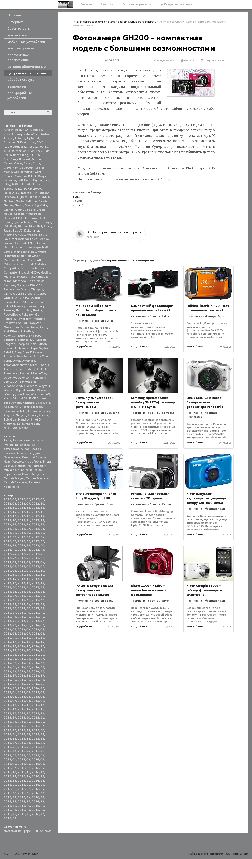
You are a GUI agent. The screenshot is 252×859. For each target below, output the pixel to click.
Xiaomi (18, 398)
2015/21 (38, 717)
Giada (29, 205)
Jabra (47, 226)
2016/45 (10, 814)
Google (30, 209)
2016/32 (38, 793)
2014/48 (38, 688)
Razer (34, 327)
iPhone (22, 226)
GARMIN (44, 197)
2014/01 (24, 625)
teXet (34, 365)
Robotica (27, 331)
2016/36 (10, 801)
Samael (17, 440)
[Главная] (65, 4)
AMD (19, 142)
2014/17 (24, 646)
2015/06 (38, 696)
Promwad (34, 323)
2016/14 (24, 776)
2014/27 (38, 658)
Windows (23, 394)
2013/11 (10, 575)
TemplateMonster (16, 365)
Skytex (43, 348)
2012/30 (24, 533)
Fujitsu (33, 197)
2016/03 (38, 759)
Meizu (32, 251)
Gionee (9, 209)
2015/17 (24, 713)
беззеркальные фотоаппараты (137, 21)
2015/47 (24, 755)
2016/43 (24, 810)
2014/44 (24, 684)
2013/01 (38, 558)
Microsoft (34, 260)
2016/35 (38, 797)
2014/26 (24, 658)
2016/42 (10, 810)
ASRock (16, 151)
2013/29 (38, 596)
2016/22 (38, 780)
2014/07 (24, 633)
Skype (33, 348)
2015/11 (24, 705)
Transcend (11, 373)
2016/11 (24, 772)
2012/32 (10, 537)
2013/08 (10, 570)
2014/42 (38, 680)
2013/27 (10, 596)
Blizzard (24, 159)
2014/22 (10, 654)
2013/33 (10, 604)
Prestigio (39, 319)
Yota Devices (12, 402)
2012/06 (24, 499)
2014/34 (10, 671)
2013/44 (38, 617)
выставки (10, 831)
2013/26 (38, 591)
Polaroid (9, 319)
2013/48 (10, 625)
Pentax (31, 306)
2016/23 (10, 784)
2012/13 (38, 507)
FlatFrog (25, 193)
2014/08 (38, 633)
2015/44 (24, 751)
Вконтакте (11, 411)
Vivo (22, 386)
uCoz (42, 373)
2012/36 (24, 541)
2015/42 (38, 747)
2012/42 (24, 549)
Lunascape (33, 247)
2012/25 (38, 524)
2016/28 (24, 789)
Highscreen (33, 213)
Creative (21, 176)
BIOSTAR (36, 155)
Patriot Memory (14, 306)
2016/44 (38, 810)
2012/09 (24, 503)
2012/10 (38, 503)
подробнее (84, 346)
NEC (31, 277)
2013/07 (38, 566)
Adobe (37, 130)
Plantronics (23, 310)
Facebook (34, 188)
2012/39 (24, 545)
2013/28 (24, 596)
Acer (18, 130)
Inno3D (36, 419)
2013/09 (24, 570)
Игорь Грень (33, 461)
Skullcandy (21, 348)
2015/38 (24, 742)
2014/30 (38, 663)
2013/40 (24, 612)
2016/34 (24, 797)
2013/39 (10, 612)
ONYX (8, 293)
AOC (40, 142)
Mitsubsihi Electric (16, 264)
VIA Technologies (24, 381)
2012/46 (38, 554)
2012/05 (10, 499)
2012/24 (24, 524)
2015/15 (38, 709)
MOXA (34, 272)
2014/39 (38, 675)
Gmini (19, 209)
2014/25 (10, 658)
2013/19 (38, 583)
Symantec (28, 361)
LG (30, 243)
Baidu (47, 151)
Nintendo (19, 281)
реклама (45, 831)
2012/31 (38, 533)
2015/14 (24, 709)
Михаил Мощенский (18, 470)
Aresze (43, 415)
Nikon (8, 281)
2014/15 (10, 646)
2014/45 (38, 684)
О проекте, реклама (137, 4)
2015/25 (10, 726)
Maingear (20, 251)
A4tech (9, 130)
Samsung (10, 339)
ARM (7, 151)
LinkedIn (39, 243)
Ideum (8, 222)
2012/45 (24, 554)
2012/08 (10, 503)
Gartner (9, 201)
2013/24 (10, 591)
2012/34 (38, 537)
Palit (25, 302)
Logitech (18, 247)
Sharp (21, 344)
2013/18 (24, 583)
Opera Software (24, 293)
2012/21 (24, 520)
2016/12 (38, 772)
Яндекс (21, 415)
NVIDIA (30, 285)
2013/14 (10, 579)
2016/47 (38, 814)
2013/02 (10, 562)
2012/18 (24, 516)
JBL (13, 230)
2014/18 (38, 646)
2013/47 (38, 621)
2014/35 (24, 671)
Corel (38, 172)
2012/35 (10, 541)
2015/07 (10, 700)
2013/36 (10, 608)
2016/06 (38, 764)
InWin (35, 222)
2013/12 (24, 575)
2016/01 (10, 759)
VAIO (16, 377)
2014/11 (38, 638)
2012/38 (10, 545)
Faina (7, 440)
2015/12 (38, 705)
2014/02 (38, 625)
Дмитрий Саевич (34, 457)
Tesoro (23, 428)
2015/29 (24, 730)
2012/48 (24, 558)
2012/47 (10, 558)
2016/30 (10, 793)
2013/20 (10, 587)
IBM (42, 218)
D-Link (32, 176)
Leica (33, 239)
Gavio (20, 201)
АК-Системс (23, 407)
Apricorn (19, 146)
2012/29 (10, 533)
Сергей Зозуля (14, 478)
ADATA (27, 130)
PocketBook (12, 314)
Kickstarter (31, 230)
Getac (19, 205)
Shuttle (31, 344)
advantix (10, 134)
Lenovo (44, 239)
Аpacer (8, 407)
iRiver (32, 226)
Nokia (31, 281)
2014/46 (10, 688)
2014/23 (24, 654)
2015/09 (38, 700)
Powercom (24, 319)
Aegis (21, 134)
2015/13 (10, 709)
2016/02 (24, 759)
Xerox (8, 398)
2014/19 (10, 650)
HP (18, 218)
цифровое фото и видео (99, 21)
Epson (37, 184)
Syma (16, 361)
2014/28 (10, 663)
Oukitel (35, 297)
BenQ (17, 155)
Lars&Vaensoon (28, 423)
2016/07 (10, 768)
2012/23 (10, 524)
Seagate (9, 344)
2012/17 (10, 516)
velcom (26, 377)
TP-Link (42, 369)
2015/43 (10, 751)
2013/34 (24, 604)
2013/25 (24, 591)
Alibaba (20, 138)
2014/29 (24, 663)
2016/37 (24, 801)
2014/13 (24, 642)
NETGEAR (10, 428)
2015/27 (38, 726)
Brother (37, 159)
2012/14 (10, 512)
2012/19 (38, 516)
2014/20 (24, 650)
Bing (25, 155)
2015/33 (38, 734)
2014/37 (10, 675)
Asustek (36, 151)
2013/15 (24, 579)
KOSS (21, 235)
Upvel (8, 377)
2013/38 (38, 608)
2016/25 (38, 784)
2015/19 (10, 717)
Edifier (16, 184)
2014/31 (10, 667)
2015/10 (10, 705)
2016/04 (10, 764)
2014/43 (10, 684)
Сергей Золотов (37, 478)
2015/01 (10, 692)
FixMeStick (11, 193)
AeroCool (32, 134)
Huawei (34, 218)
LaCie (43, 235)
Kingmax (10, 423)
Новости (107, 4)
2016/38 (38, 801)
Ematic (26, 184)
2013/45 (10, 621)
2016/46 (24, 814)
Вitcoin (38, 407)
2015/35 (24, 738)
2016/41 (38, 806)
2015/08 (24, 700)
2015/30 (38, 730)
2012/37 (38, 541)
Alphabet (33, 138)
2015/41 (24, 747)
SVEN (7, 361)
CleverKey (10, 167)
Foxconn (43, 193)
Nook (20, 285)
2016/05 (24, 764)
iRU (39, 226)
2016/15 (38, 776)
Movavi (24, 272)
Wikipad (42, 390)
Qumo (24, 327)
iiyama (18, 222)
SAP (32, 339)
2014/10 (24, 638)
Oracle (8, 297)
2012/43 (38, 549)
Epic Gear (10, 419)
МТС (23, 411)
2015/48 (38, 755)
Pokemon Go (30, 314)
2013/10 (38, 570)
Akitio (45, 134)
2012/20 (10, 520)
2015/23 (24, 722)
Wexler (31, 390)
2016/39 (10, 806)
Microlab (10, 260)
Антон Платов (31, 449)
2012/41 (10, 549)
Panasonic (36, 302)
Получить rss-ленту (177, 4)
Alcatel (8, 138)
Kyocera (32, 235)
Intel (27, 222)
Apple (8, 146)
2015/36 (38, 738)
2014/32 (24, 667)
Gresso (19, 213)
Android (29, 142)
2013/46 (24, 621)
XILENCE (30, 398)
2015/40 (10, 747)
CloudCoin (26, 167)
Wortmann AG (40, 394)
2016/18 (10, 780)
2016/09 (38, 768)
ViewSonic (11, 386)
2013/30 (10, 600)
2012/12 (24, 507)
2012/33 (24, 537)
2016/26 (10, 789)
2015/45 (38, 751)
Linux (7, 247)
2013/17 (10, 583)
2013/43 (24, 617)
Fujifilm (22, 197)
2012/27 (24, 528)
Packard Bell (12, 302)
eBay (7, 184)
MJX (33, 264)
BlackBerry (11, 159)
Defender (10, 180)
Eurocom (10, 188)
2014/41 (24, 680)
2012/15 (24, 512)
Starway (9, 356)
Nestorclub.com (239, 853)
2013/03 (24, 562)
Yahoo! (42, 398)
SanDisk (23, 339)
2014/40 (10, 680)
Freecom (10, 197)
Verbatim (39, 377)
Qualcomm (11, 327)
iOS (6, 226)
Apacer (32, 415)
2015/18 (38, 713)
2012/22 (38, 520)
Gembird (44, 201)
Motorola (27, 268)
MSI (6, 277)
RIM (6, 331)
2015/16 (10, 713)
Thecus (44, 365)
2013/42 (10, 617)
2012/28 (38, 528)
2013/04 (38, 562)
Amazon (9, 142)
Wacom (32, 386)
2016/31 (24, 793)
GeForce (31, 201)
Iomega (46, 222)
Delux (28, 180)
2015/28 (10, 730)
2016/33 (10, 797)
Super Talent (42, 356)
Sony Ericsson (32, 352)
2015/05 (24, 696)
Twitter (25, 373)
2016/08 (24, 768)
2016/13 (10, 776)
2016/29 (38, 789)
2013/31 (24, 600)
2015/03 (38, 692)
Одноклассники (39, 411)
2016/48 (10, 818)
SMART (8, 352)
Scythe (41, 339)
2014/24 (38, 654)
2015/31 (10, 734)
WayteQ (44, 386)
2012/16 (38, 512)
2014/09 (10, 638)
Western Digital (14, 390)
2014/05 (38, 629)
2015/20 (24, 717)
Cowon (8, 176)
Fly (34, 193)
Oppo (41, 293)
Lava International (16, 239)
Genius (8, 205)
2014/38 (24, 675)
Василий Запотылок (18, 453)
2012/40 (38, 545)
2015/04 (10, 696)
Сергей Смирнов (15, 482)
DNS (46, 180)
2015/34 (10, 738)
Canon (8, 163)
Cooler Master (23, 172)
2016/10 (10, 772)
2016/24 (24, 784)
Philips (42, 306)
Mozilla (45, 272)
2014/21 (38, 650)
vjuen (27, 440)
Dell (20, 180)
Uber (34, 373)
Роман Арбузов (33, 474)
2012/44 (10, 554)
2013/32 (38, 600)
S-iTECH (34, 335)
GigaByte (40, 205)
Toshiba (29, 369)
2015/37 (10, 742)
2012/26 (10, 528)
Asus (26, 151)
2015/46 (10, 755)
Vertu (7, 381)
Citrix (36, 163)
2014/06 (10, 633)
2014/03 (10, 629)
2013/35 (38, 604)
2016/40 (24, 806)
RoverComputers (15, 335)
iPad (13, 226)
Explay (22, 188)
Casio (18, 163)
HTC (24, 218)
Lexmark (21, 243)
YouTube (29, 402)
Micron (21, 260)
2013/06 (24, 566)
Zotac (40, 402)
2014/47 (24, 688)
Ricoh (43, 327)
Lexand (9, 243)
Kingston (10, 235)
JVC (20, 230)
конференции (28, 831)
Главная (86, 4)
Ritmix (14, 331)
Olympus (37, 289)
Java (7, 230)
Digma (37, 180)
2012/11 (10, 507)
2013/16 (38, 579)
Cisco (27, 163)
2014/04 (24, 629)
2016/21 (24, 780)
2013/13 (38, 575)
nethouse (42, 277)
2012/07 (38, 499)
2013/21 (24, 587)
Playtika (9, 415)
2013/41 (38, 612)
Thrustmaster (13, 369)
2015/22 (10, 722)
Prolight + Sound (15, 323)
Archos (31, 146)
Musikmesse (18, 277)
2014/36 (38, 671)
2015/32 (24, 734)
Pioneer (9, 310)
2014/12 (10, 642)
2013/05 (10, 566)
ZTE (48, 402)
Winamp (9, 394)
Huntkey (23, 419)
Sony (18, 352)
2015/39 (38, 742)
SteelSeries (24, 356)
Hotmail (9, 218)
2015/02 (24, 692)
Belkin (8, 155)
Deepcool (44, 176)
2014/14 (38, 642)
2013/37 (24, 608)
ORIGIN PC (21, 297)
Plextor (37, 310)
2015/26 (24, 726)
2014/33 (38, 667)
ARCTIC (42, 146)
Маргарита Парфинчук (31, 465)
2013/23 (38, 587)
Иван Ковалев (13, 461)
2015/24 (38, 722)
